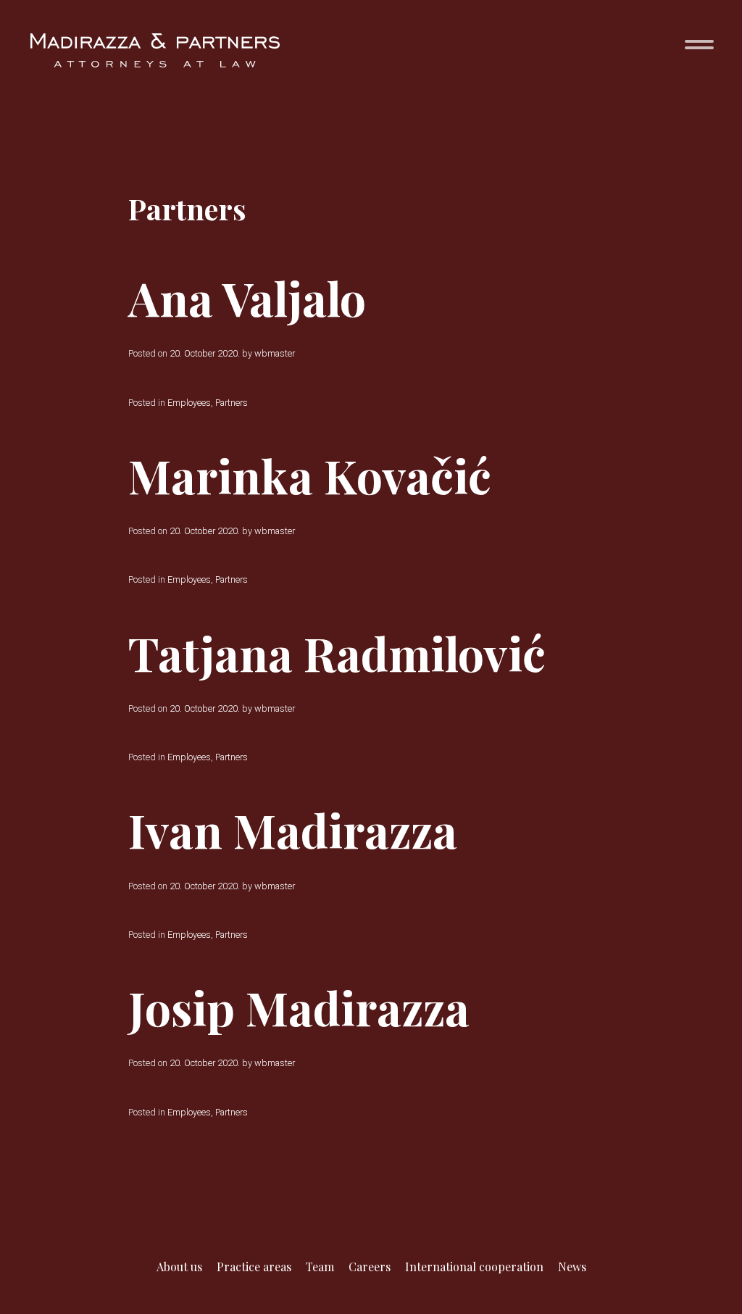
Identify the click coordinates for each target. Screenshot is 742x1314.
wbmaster (274, 353)
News (572, 1266)
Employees (189, 402)
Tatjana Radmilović (337, 652)
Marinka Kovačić (309, 475)
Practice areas (254, 1266)
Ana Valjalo (247, 297)
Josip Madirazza (299, 1007)
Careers (370, 1266)
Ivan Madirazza (292, 829)
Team (320, 1266)
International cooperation (474, 1266)
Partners (231, 402)
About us (179, 1266)
